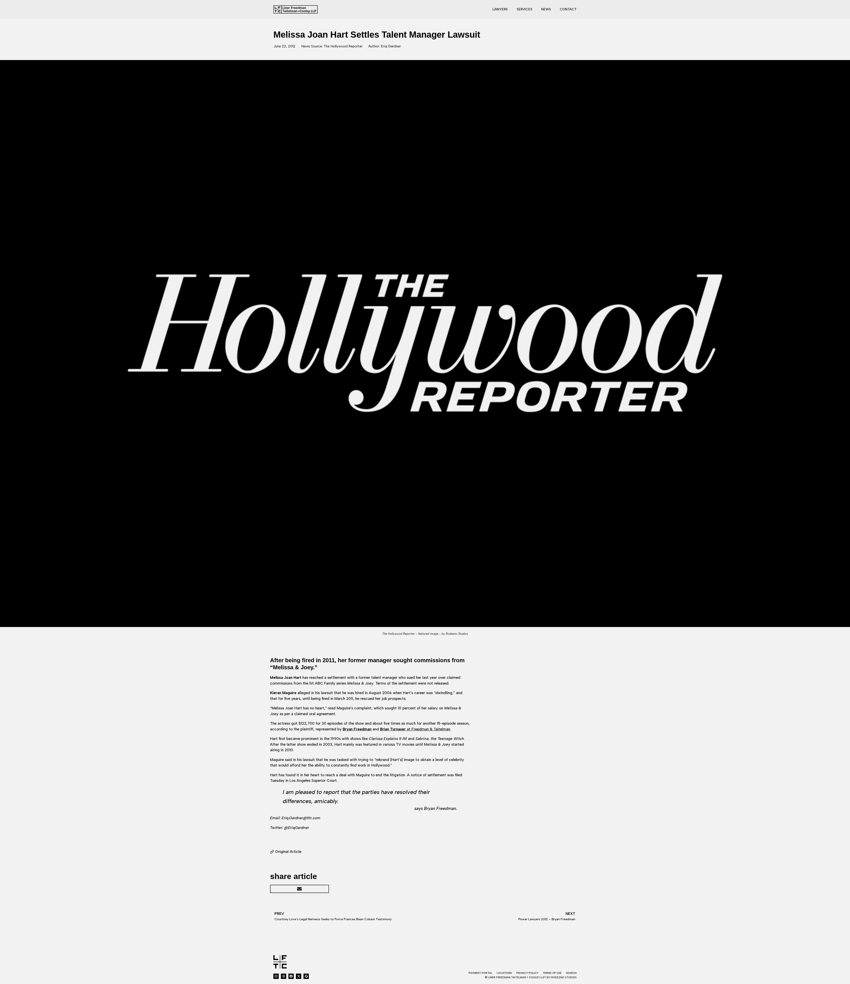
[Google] (306, 976)
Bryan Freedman (357, 729)
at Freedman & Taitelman (415, 729)
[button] (299, 889)
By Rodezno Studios (562, 977)
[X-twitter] (298, 976)
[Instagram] (276, 976)
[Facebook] (291, 976)
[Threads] (283, 976)
